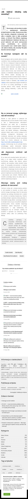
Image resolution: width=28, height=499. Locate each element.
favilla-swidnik (9, 252)
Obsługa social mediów (10, 289)
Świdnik (22, 256)
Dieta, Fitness (4, 435)
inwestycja (17, 466)
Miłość (3, 9)
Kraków (4, 469)
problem (10, 473)
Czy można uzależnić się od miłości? (12, 268)
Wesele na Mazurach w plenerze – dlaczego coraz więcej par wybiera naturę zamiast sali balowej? (12, 347)
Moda (2, 444)
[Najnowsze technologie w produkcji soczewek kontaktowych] (14, 311)
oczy (3, 473)
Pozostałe (3, 448)
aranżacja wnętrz (6, 466)
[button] (11, 273)
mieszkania (19, 469)
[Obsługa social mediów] (10, 286)
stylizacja (18, 473)
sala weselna (18, 252)
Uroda (2, 455)
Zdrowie (3, 457)
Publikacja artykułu (22, 392)
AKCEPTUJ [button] (6, 494)
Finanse (3, 440)
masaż (11, 469)
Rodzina (3, 453)
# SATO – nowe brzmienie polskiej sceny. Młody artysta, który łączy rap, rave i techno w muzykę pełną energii (14, 304)
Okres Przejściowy (6, 446)
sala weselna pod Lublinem (10, 256)
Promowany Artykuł (6, 450)
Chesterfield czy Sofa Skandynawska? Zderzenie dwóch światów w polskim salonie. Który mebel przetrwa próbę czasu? (14, 417)
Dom (2, 437)
